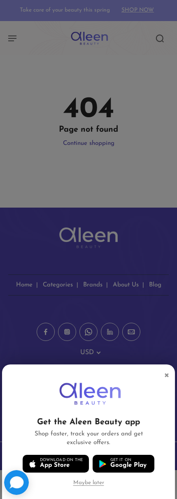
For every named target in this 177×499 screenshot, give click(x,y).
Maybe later (88, 482)
